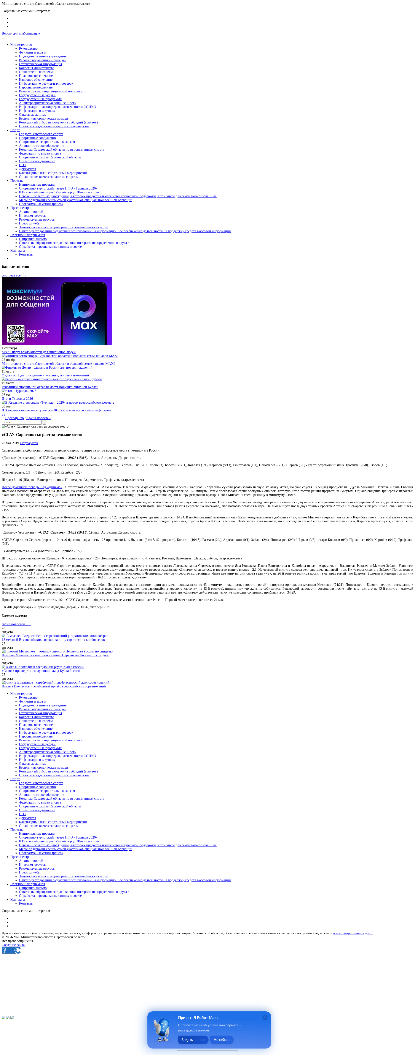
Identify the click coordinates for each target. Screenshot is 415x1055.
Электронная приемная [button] (27, 235)
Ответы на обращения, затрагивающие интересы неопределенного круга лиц (76, 243)
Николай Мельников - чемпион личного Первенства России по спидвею (55, 655)
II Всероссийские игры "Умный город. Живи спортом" (59, 192)
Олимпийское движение (37, 161)
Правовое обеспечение (36, 75)
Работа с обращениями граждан (42, 60)
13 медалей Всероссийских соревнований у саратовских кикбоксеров (53, 639)
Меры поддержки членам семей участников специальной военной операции (75, 200)
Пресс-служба (29, 223)
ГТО (22, 165)
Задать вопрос (193, 1040)
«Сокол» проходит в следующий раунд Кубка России (41, 671)
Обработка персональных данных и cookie (50, 246)
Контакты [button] (17, 250)
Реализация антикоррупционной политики (51, 91)
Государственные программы (40, 99)
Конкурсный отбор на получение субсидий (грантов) (58, 122)
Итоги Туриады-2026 (17, 398)
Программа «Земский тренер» (41, 204)
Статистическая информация (40, 64)
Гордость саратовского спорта (41, 134)
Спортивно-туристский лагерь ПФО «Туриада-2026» (58, 188)
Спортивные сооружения (37, 138)
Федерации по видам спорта (40, 153)
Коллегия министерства (36, 68)
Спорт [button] (15, 130)
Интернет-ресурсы (32, 215)
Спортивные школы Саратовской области (50, 157)
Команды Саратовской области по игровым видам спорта (61, 149)
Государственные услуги (37, 95)
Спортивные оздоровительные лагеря (47, 142)
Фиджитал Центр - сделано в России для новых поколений (45, 375)
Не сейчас (222, 1040)
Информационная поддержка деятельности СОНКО (57, 107)
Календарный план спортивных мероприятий (53, 173)
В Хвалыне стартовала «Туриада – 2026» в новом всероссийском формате (56, 410)
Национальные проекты (37, 184)
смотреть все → (14, 275)
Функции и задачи (32, 52)
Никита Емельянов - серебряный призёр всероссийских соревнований (54, 686)
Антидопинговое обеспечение (41, 145)
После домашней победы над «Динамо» (32, 487)
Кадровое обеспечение (36, 79)
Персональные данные (36, 87)
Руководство (28, 48)
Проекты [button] (17, 180)
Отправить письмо (33, 239)
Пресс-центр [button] (19, 208)
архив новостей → (16, 624)
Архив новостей (31, 211)
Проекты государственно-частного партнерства (54, 126)
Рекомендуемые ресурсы (37, 219)
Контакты (26, 254)
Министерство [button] (21, 44)
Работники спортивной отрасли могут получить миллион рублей (50, 387)
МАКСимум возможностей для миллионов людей (39, 352)
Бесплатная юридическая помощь (44, 118)
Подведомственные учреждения (43, 56)
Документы (27, 169)
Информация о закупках (37, 110)
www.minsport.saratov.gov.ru (353, 933)
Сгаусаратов (29, 443)
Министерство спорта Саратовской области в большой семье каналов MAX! (58, 363)
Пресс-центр (14, 418)
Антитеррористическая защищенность (47, 103)
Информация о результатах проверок (46, 83)
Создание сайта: (14, 945)
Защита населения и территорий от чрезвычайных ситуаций (63, 227)
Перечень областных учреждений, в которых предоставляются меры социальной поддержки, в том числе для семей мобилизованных (118, 196)
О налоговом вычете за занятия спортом (48, 176)
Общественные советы (36, 72)
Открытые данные (32, 114)
